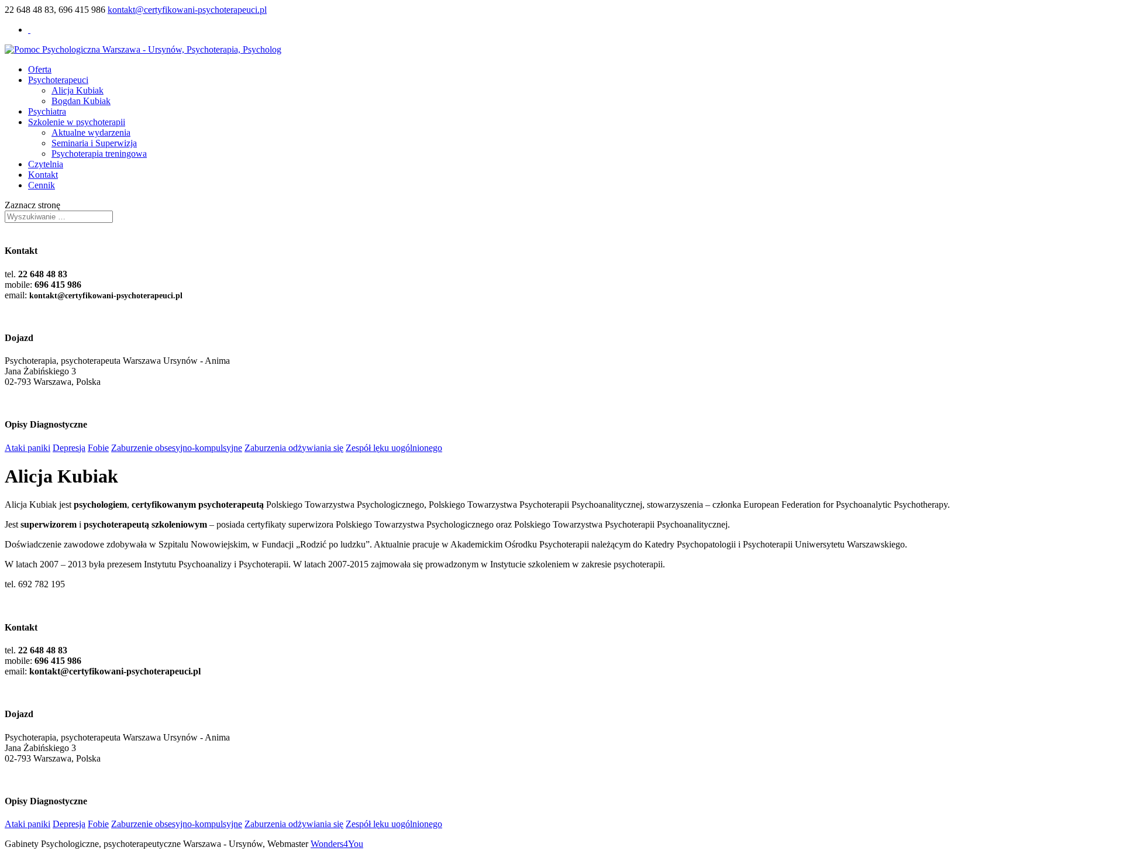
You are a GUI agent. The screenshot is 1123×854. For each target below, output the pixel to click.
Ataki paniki (27, 448)
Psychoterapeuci (58, 80)
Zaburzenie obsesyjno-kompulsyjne (176, 448)
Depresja (69, 448)
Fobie (98, 448)
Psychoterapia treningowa (99, 154)
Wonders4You (337, 844)
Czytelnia (45, 164)
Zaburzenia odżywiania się (293, 448)
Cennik (41, 185)
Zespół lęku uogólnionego (394, 448)
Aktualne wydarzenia (90, 132)
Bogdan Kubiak (81, 101)
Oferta (39, 69)
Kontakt (43, 175)
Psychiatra (47, 111)
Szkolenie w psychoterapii (76, 122)
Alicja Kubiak (77, 90)
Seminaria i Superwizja (94, 143)
